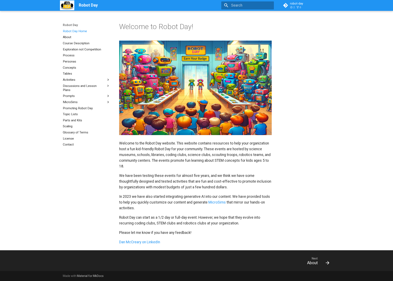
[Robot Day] (67, 5)
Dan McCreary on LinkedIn (139, 242)
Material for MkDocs (90, 276)
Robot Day (70, 25)
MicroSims (217, 202)
